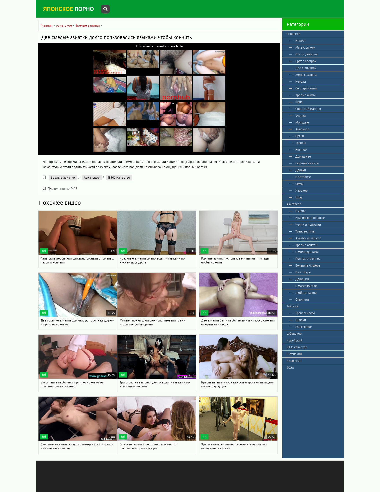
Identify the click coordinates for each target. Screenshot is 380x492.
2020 (290, 368)
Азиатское (92, 177)
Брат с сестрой (305, 61)
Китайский (294, 354)
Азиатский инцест (308, 238)
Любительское (306, 293)
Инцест (300, 41)
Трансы (300, 143)
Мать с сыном (305, 47)
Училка (300, 116)
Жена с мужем (306, 75)
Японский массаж (308, 109)
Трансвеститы (305, 231)
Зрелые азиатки (63, 177)
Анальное (302, 129)
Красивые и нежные (310, 218)
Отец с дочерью (306, 54)
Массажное (303, 327)
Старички (302, 299)
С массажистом (306, 286)
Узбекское (294, 334)
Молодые (302, 122)
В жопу (300, 211)
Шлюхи (300, 320)
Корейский (294, 340)
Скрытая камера (307, 163)
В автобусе (303, 177)
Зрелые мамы (305, 95)
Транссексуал (305, 313)
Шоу (298, 197)
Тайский (292, 306)
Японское (293, 34)
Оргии (299, 136)
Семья (299, 184)
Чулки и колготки (308, 225)
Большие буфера (307, 265)
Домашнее (303, 156)
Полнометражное (308, 259)
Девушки (302, 279)
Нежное (301, 150)
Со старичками (306, 88)
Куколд (300, 82)
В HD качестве (119, 177)
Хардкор (301, 190)
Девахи (300, 170)
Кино (299, 102)
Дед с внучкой (305, 68)
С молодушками (307, 252)
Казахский (294, 361)
